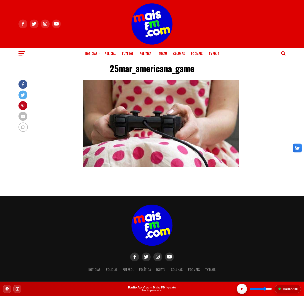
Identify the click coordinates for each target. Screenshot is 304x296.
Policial (110, 53)
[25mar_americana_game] (161, 166)
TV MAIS (214, 53)
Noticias (91, 53)
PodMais (197, 53)
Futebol (127, 53)
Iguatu (162, 53)
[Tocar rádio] (242, 289)
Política (145, 53)
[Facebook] (7, 289)
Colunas (179, 53)
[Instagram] (17, 289)
